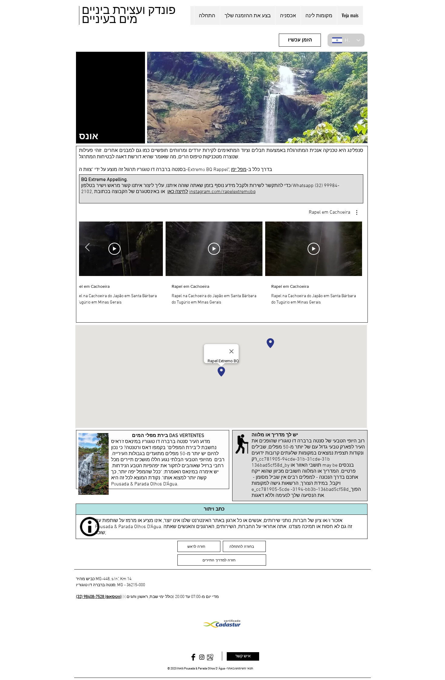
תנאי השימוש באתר (240, 669)
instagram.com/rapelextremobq (222, 192)
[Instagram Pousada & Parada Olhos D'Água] (201, 657)
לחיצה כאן (177, 192)
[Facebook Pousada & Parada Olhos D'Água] (193, 657)
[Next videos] (87, 247)
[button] (333, 212)
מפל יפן (238, 170)
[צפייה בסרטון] (314, 249)
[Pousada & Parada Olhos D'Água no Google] (210, 657)
